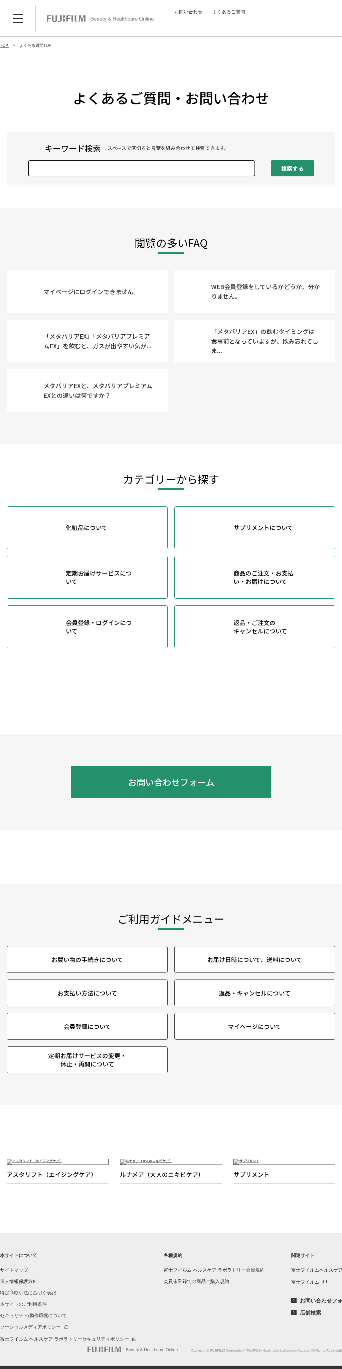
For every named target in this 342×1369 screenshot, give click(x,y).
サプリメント (251, 1175)
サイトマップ (14, 1270)
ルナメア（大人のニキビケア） (162, 1175)
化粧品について (87, 527)
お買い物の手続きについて (87, 959)
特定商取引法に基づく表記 (28, 1292)
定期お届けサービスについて (99, 577)
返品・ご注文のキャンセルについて (260, 626)
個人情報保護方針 (18, 1281)
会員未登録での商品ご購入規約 (196, 1281)
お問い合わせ (188, 11)
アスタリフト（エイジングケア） (52, 1175)
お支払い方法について (87, 993)
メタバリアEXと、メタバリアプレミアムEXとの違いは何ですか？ (97, 390)
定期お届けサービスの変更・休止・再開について (87, 1059)
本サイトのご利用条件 (23, 1304)
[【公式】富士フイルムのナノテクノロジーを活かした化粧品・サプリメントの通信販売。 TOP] (100, 18)
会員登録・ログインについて (99, 626)
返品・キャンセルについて (255, 993)
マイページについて (255, 1026)
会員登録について (87, 1026)
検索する (292, 168)
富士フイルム (305, 1282)
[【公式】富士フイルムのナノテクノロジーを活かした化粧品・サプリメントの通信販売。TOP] (133, 1349)
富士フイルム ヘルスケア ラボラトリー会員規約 (214, 1270)
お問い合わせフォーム (171, 782)
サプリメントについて (263, 527)
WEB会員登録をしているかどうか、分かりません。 (265, 291)
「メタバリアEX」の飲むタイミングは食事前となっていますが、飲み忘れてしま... (264, 341)
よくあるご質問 (228, 11)
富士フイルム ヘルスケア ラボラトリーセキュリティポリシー (64, 1339)
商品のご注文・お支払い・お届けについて (263, 577)
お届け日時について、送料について (254, 959)
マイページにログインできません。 (91, 291)
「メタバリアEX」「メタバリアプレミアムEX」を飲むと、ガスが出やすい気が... (97, 341)
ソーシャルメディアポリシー (30, 1327)
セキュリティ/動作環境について (33, 1315)
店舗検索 (310, 1312)
